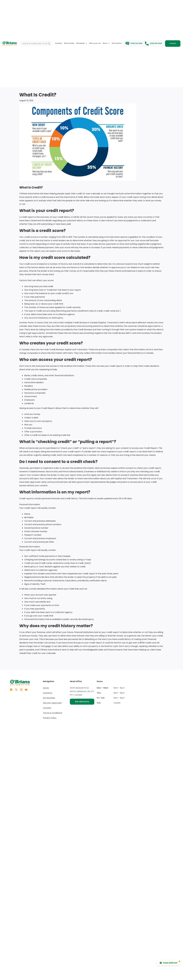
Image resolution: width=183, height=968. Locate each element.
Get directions (82, 701)
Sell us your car (95, 43)
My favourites (69, 43)
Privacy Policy (49, 717)
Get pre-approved (52, 702)
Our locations (117, 43)
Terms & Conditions (52, 712)
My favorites (49, 697)
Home (46, 687)
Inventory (58, 43)
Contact (172, 43)
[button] (81, 43)
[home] (9, 43)
